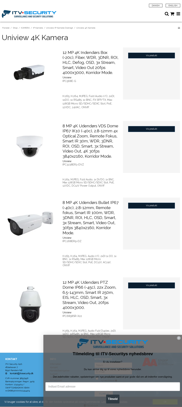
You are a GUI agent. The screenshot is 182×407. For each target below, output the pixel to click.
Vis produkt (151, 55)
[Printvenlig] (179, 28)
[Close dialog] (179, 338)
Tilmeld (113, 398)
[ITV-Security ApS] (46, 14)
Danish (156, 5)
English (172, 5)
